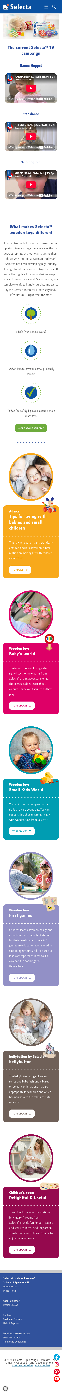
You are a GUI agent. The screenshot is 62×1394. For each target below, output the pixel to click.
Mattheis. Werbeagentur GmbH (31, 1365)
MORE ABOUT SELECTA (31, 428)
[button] (5, 1388)
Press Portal (9, 1290)
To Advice (17, 570)
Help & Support (11, 1323)
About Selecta (11, 1300)
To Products (19, 706)
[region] (31, 26)
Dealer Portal (10, 1286)
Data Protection (11, 1337)
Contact (7, 1315)
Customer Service (12, 1319)
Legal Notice (16, 1333)
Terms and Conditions (14, 1341)
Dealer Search (10, 1305)
